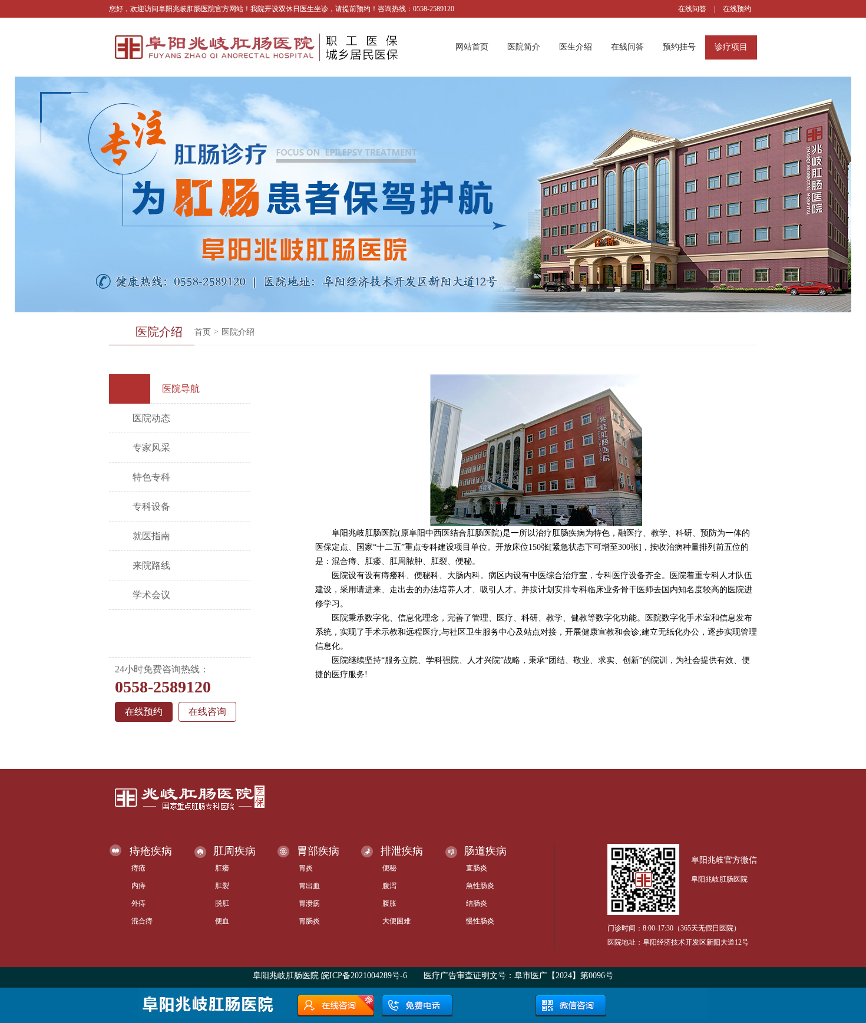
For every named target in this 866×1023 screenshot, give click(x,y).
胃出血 (309, 886)
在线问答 (692, 9)
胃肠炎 (309, 921)
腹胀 (389, 903)
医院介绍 (238, 332)
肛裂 (222, 886)
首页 (202, 332)
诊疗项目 (731, 46)
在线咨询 (207, 712)
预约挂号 (679, 46)
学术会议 (151, 595)
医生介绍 (575, 46)
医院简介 (523, 46)
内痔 (138, 886)
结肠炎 (476, 903)
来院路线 (151, 565)
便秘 (389, 868)
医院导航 (181, 389)
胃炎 (306, 868)
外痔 (138, 903)
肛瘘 (222, 868)
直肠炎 (476, 868)
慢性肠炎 (480, 921)
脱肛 (222, 903)
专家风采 (151, 448)
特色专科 (151, 477)
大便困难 (396, 921)
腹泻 (389, 886)
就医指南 (151, 536)
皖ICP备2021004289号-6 (364, 975)
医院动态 (151, 418)
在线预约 (737, 9)
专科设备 (151, 506)
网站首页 (471, 46)
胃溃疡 (309, 903)
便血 (222, 921)
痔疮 (138, 868)
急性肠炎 (480, 886)
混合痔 (142, 921)
